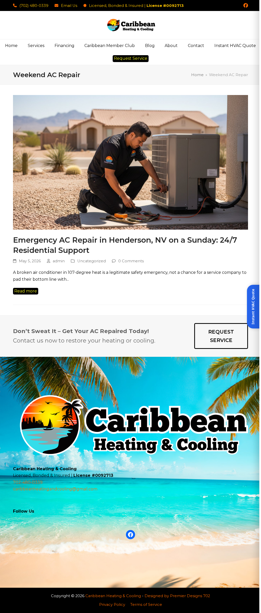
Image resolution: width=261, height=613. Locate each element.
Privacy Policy (112, 604)
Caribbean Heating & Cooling (113, 596)
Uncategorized (91, 261)
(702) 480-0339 (33, 5)
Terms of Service (146, 604)
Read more (25, 291)
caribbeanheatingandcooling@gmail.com (55, 489)
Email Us (69, 5)
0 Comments (131, 261)
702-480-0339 (28, 482)
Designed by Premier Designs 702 (177, 596)
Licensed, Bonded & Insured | (136, 5)
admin (59, 261)
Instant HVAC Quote (253, 306)
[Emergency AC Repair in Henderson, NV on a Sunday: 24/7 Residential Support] (130, 161)
